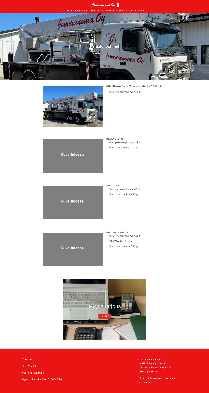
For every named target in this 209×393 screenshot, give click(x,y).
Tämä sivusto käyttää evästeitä (154, 367)
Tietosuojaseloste (147, 371)
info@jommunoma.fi (32, 372)
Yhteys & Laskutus (135, 11)
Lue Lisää (104, 316)
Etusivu (68, 11)
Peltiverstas (96, 11)
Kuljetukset (81, 11)
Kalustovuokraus (114, 11)
